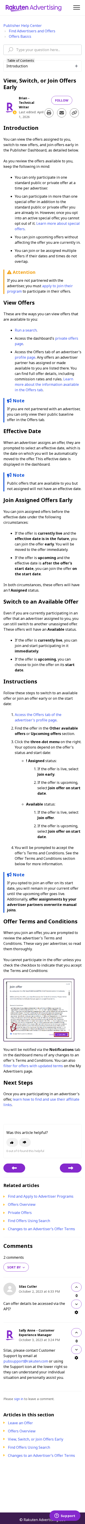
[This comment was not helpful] (76, 1304)
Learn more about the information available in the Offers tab (47, 384)
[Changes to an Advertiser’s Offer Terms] (71, 1168)
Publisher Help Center (22, 25)
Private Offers (20, 1212)
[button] (76, 7)
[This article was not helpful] (25, 1142)
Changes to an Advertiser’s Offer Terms (41, 1455)
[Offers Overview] (14, 1168)
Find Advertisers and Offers (32, 30)
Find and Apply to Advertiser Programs (40, 1196)
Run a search (26, 330)
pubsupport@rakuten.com (25, 1361)
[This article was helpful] (12, 1142)
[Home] (33, 8)
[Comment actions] (76, 1312)
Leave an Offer (20, 1422)
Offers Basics (20, 36)
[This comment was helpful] (76, 1287)
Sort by (14, 1267)
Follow (61, 100)
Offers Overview (22, 1431)
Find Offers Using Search (29, 1447)
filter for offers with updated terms (33, 1065)
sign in (18, 1399)
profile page (25, 357)
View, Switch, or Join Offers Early (35, 1439)
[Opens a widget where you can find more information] (64, 1516)
